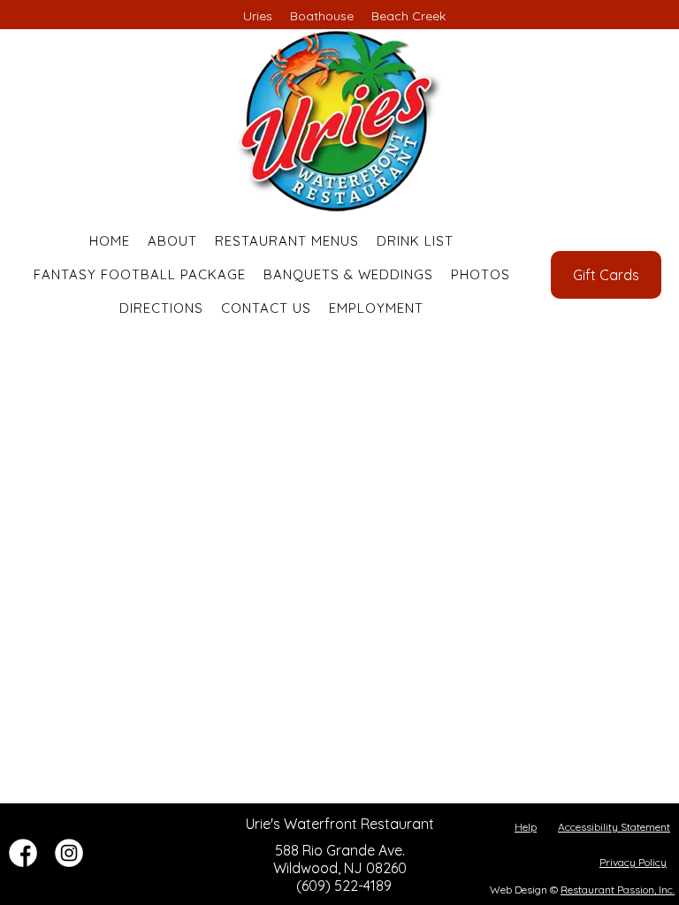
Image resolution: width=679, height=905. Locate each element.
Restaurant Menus (287, 240)
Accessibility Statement (614, 826)
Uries (257, 16)
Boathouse (322, 16)
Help (526, 826)
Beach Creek (408, 16)
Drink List (415, 240)
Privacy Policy (633, 862)
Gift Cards (606, 275)
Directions (161, 308)
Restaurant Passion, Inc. (618, 889)
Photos (480, 274)
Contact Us (266, 308)
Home (109, 240)
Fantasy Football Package (140, 274)
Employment (376, 308)
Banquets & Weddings (348, 274)
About (172, 240)
